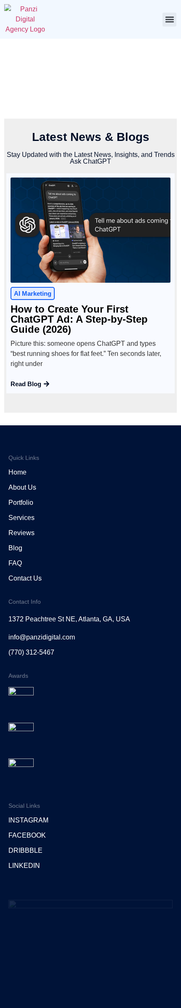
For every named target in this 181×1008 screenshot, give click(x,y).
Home (17, 472)
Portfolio (20, 502)
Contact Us (25, 578)
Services (21, 517)
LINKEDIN (24, 865)
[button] (169, 20)
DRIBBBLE (25, 850)
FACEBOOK (27, 835)
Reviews (21, 532)
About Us (22, 487)
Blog (15, 548)
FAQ (15, 563)
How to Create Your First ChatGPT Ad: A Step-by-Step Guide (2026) (79, 319)
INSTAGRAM (28, 820)
